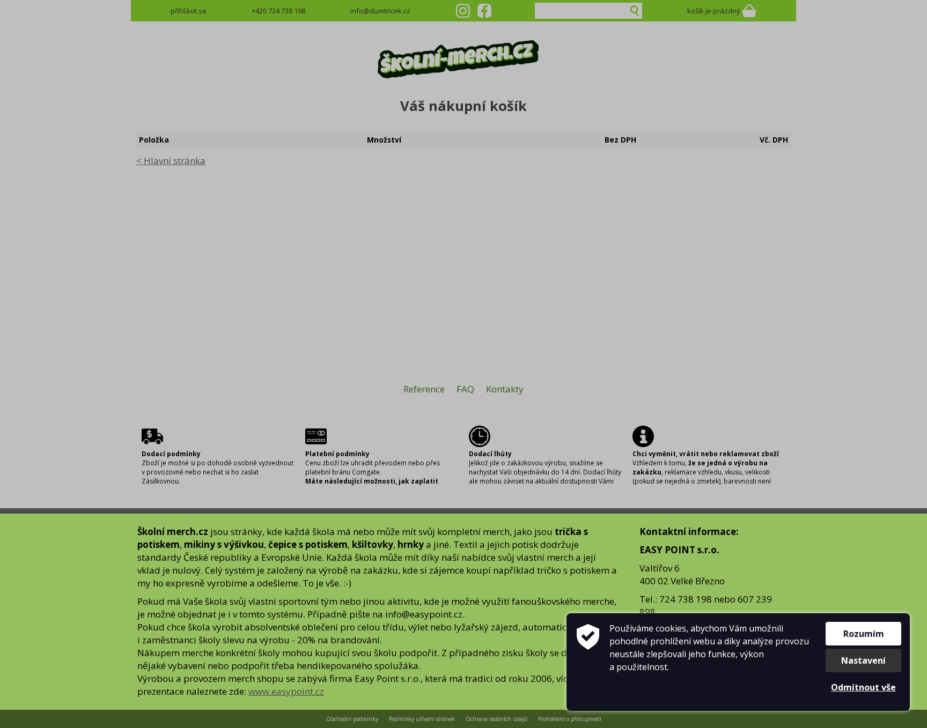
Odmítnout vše (863, 687)
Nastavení (863, 660)
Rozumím (863, 634)
